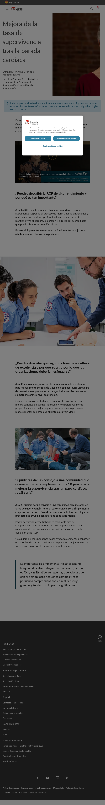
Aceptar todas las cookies (66, 138)
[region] (52, 135)
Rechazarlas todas (38, 138)
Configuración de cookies (52, 146)
